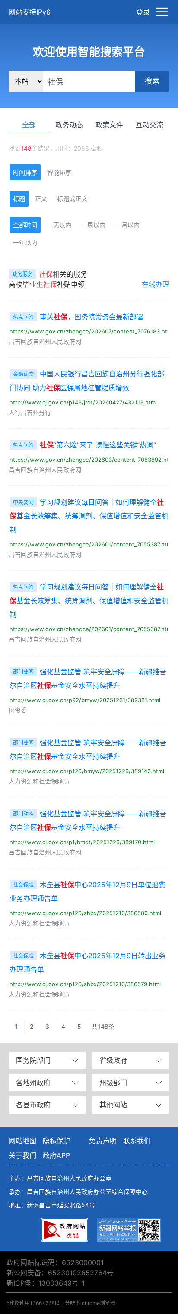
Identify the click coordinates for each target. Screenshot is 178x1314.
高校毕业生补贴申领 (47, 284)
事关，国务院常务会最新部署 (78, 316)
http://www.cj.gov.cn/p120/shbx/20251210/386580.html (85, 913)
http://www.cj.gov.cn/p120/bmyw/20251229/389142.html (87, 771)
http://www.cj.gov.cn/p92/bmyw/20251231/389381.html (85, 700)
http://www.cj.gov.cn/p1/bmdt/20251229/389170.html (82, 842)
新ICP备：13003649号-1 (45, 1283)
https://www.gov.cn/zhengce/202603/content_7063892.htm (92, 459)
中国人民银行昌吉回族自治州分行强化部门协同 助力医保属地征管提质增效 (87, 381)
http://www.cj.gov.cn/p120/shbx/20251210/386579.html (85, 984)
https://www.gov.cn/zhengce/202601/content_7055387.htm (91, 544)
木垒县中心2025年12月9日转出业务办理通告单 (87, 962)
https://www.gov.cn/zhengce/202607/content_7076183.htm (91, 331)
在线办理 (155, 284)
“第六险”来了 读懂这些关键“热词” (84, 445)
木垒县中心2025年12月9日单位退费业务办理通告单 (87, 891)
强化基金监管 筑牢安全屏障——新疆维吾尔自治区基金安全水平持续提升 (88, 678)
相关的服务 (49, 274)
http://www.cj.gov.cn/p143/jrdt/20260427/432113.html (83, 402)
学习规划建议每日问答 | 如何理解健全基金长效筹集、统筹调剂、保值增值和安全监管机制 (89, 516)
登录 (143, 12)
